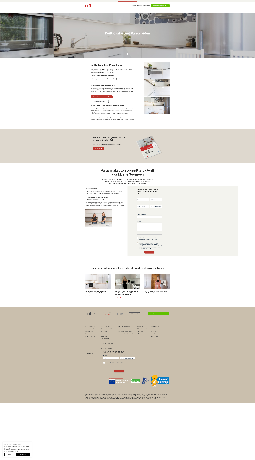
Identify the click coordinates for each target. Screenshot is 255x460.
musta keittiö (153, 398)
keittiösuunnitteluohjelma (130, 397)
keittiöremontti (119, 397)
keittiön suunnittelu (110, 397)
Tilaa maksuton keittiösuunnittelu (101, 96)
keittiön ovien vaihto (105, 398)
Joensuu (105, 395)
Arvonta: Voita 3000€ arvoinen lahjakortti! (127, 1)
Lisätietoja (139, 221)
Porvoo (145, 394)
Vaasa (86, 395)
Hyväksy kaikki (23, 454)
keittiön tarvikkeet (159, 397)
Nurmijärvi (129, 394)
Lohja (142, 394)
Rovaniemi (164, 394)
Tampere (137, 395)
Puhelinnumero (140, 204)
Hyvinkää (134, 394)
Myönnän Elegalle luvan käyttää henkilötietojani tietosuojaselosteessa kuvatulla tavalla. (149, 238)
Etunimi (139, 197)
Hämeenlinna (92, 395)
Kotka (152, 394)
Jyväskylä (123, 395)
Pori (108, 395)
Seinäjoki (160, 394)
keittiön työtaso (95, 398)
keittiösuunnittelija (114, 398)
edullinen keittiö (140, 397)
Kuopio (118, 395)
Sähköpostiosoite (154, 204)
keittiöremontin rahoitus (144, 398)
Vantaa (133, 395)
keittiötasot (123, 398)
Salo (149, 394)
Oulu (130, 395)
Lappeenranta (98, 395)
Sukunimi (152, 197)
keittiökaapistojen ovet (131, 398)
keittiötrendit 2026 (149, 397)
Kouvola (111, 395)
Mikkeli (155, 394)
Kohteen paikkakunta (142, 214)
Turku (127, 395)
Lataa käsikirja (98, 148)
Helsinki (146, 395)
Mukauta (10, 454)
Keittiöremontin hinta (100, 397)
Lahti (115, 395)
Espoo (141, 395)
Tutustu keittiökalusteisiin (100, 101)
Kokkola (138, 394)
